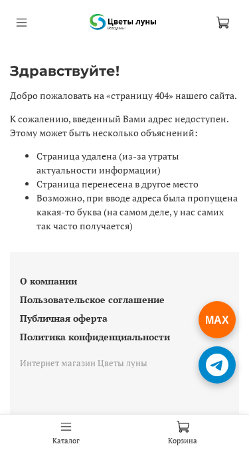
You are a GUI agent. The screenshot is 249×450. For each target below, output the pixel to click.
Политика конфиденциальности (95, 336)
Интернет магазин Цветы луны (83, 363)
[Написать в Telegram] (217, 365)
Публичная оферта (64, 318)
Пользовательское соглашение (92, 299)
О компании (48, 281)
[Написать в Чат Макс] (217, 319)
